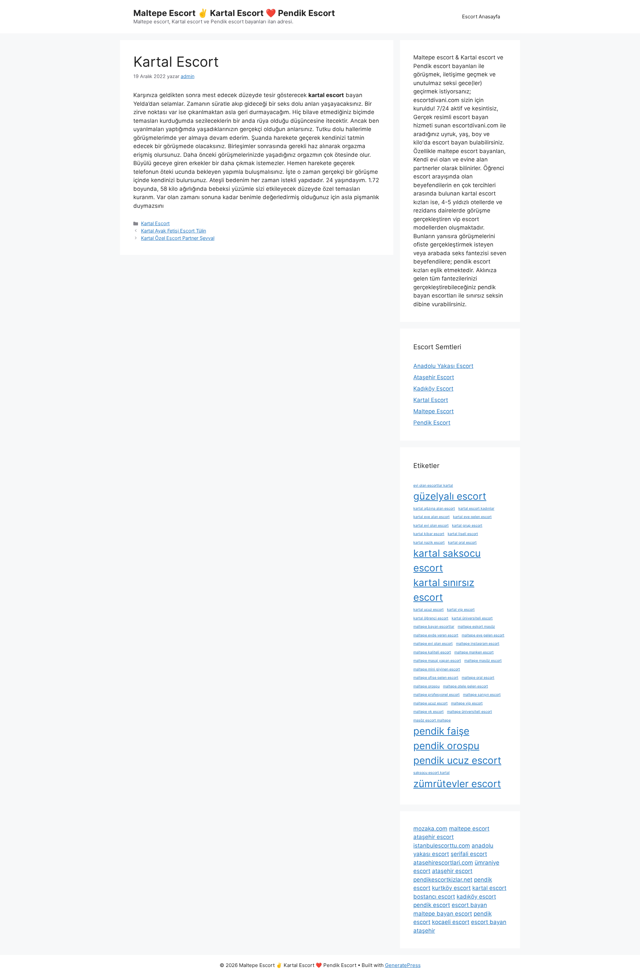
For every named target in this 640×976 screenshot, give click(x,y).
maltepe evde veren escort (435, 635)
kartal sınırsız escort (443, 590)
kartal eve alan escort (431, 517)
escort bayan (469, 905)
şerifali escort (469, 854)
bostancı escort (434, 896)
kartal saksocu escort (447, 560)
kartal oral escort (462, 542)
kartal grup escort (467, 525)
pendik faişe (441, 731)
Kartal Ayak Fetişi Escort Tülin (173, 230)
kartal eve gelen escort (472, 517)
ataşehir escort (433, 837)
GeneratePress (403, 965)
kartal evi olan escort (431, 525)
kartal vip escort (461, 609)
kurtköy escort (451, 888)
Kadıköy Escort (433, 388)
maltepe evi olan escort (433, 643)
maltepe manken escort (474, 652)
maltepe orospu (426, 686)
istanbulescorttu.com (441, 845)
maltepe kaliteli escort (432, 652)
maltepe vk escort (428, 711)
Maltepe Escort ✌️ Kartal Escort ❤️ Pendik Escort (234, 13)
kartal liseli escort (463, 534)
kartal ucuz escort (428, 609)
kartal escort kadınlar (476, 508)
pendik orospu (446, 746)
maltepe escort (469, 828)
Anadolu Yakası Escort (443, 366)
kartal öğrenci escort (430, 618)
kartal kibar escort (428, 534)
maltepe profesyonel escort (436, 694)
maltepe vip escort (467, 703)
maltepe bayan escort (442, 913)
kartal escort (489, 888)
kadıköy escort (476, 896)
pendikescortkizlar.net (442, 879)
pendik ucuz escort (457, 760)
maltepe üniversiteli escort (469, 711)
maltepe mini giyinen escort (436, 669)
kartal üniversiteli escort (472, 618)
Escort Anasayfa (481, 16)
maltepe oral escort (478, 677)
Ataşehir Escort (433, 377)
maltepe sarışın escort (482, 694)
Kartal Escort (155, 223)
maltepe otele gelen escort (465, 686)
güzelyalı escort (449, 496)
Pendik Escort (431, 422)
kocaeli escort (450, 922)
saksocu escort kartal (431, 773)
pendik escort (431, 905)
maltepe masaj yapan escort (437, 660)
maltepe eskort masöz (476, 626)
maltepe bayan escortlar (433, 626)
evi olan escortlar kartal (433, 485)
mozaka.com (430, 828)
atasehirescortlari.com (443, 862)
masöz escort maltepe (432, 720)
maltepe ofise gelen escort (435, 677)
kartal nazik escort (429, 542)
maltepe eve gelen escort (483, 635)
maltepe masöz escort (483, 660)
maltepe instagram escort (477, 643)
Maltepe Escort (433, 411)
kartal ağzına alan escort (434, 508)
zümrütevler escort (457, 784)
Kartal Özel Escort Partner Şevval (177, 238)
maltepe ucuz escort (430, 703)
